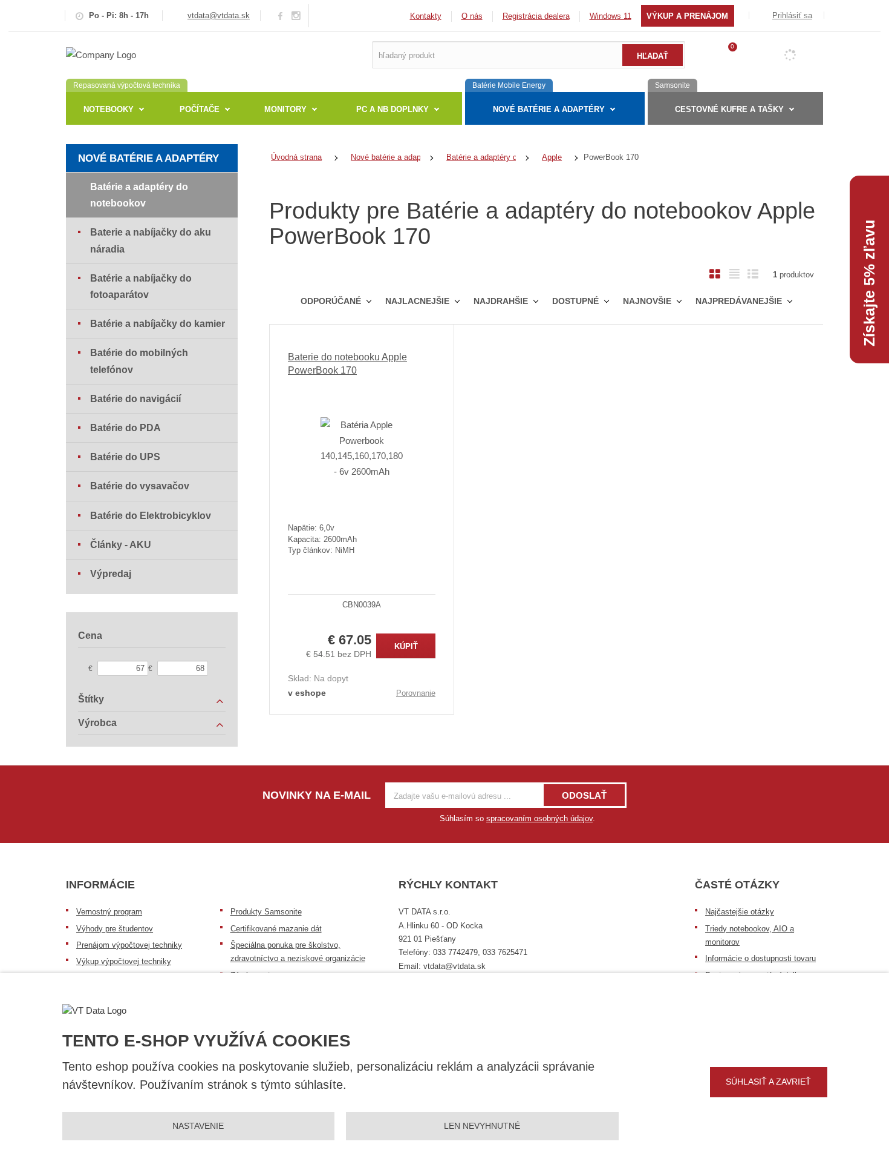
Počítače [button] (200, 109)
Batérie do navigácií (135, 399)
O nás (472, 16)
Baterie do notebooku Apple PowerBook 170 (347, 363)
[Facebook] (280, 15)
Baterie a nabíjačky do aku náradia (150, 240)
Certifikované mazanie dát (276, 928)
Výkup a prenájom (687, 16)
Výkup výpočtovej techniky (123, 961)
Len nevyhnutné (482, 1126)
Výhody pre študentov (114, 928)
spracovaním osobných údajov (539, 818)
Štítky (91, 699)
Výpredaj (110, 574)
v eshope (307, 693)
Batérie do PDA (125, 428)
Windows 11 (610, 16)
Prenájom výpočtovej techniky (129, 945)
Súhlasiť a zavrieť (768, 1081)
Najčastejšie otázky (739, 911)
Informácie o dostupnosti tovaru (760, 958)
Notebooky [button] (108, 109)
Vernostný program (109, 911)
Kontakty (425, 16)
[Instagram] (296, 16)
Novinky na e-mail (316, 795)
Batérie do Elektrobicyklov (150, 516)
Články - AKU (120, 545)
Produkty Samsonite (266, 911)
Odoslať (584, 795)
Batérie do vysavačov (139, 486)
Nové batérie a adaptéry (148, 158)
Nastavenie (198, 1126)
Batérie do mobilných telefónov (139, 361)
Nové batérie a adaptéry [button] (549, 109)
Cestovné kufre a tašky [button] (729, 109)
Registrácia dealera (536, 16)
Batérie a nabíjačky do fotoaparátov (141, 286)
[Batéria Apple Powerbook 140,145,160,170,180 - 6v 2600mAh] (361, 448)
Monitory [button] (285, 109)
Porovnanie (415, 693)
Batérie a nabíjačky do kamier (157, 324)
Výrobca (97, 723)
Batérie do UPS (125, 457)
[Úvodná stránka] (101, 54)
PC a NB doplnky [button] (392, 109)
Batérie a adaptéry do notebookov (139, 195)
